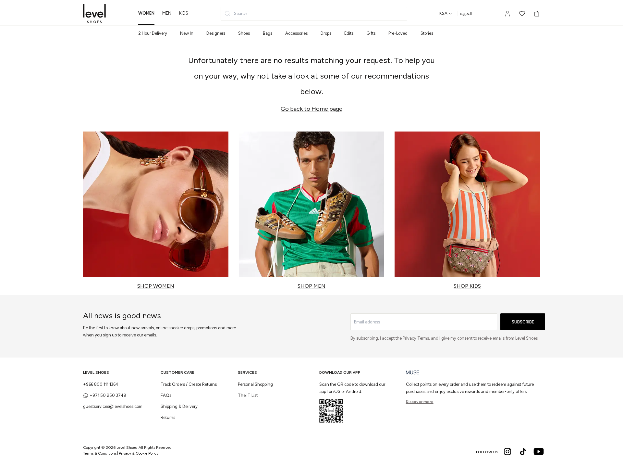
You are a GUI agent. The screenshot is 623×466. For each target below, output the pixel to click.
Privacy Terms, (417, 338)
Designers (215, 33)
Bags (267, 33)
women (146, 13)
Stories (427, 33)
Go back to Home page (311, 108)
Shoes (244, 33)
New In (186, 33)
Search (240, 13)
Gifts (370, 33)
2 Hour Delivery (152, 33)
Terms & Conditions (99, 453)
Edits (348, 33)
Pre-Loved (398, 33)
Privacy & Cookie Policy (138, 453)
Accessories (296, 33)
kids (183, 13)
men (166, 13)
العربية (466, 13)
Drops (326, 33)
